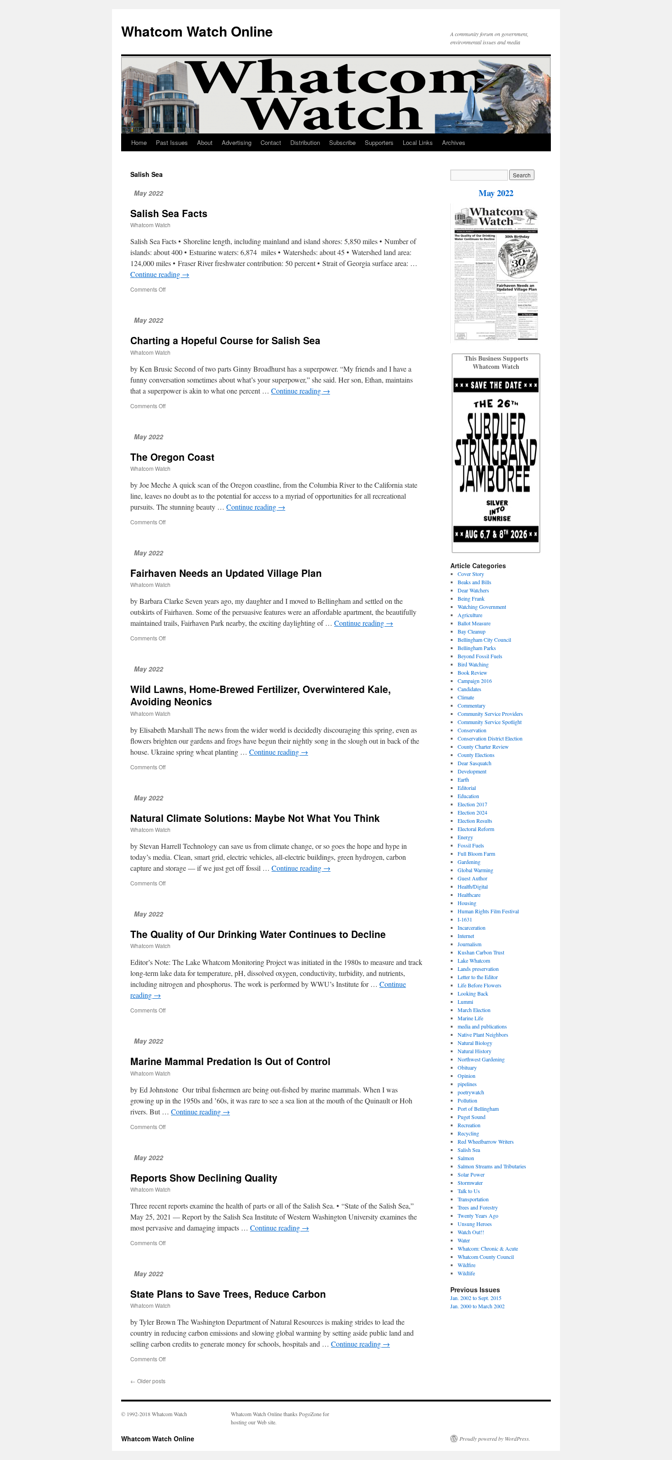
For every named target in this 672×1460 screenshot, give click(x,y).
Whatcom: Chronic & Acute (488, 1248)
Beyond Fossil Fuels (480, 656)
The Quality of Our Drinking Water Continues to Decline (258, 934)
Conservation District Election (490, 738)
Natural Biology (475, 1042)
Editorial (467, 787)
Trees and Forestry (478, 1207)
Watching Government (482, 606)
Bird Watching (473, 664)
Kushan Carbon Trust (481, 952)
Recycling (468, 1133)
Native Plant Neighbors (483, 1034)
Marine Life (470, 1018)
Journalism (469, 944)
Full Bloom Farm (476, 853)
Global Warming (475, 870)
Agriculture (470, 614)
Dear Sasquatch (474, 763)
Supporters (379, 142)
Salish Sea (469, 1149)
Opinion (466, 1075)
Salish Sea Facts (169, 213)
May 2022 (496, 192)
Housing (467, 902)
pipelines (467, 1083)
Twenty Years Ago (478, 1215)
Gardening (469, 861)
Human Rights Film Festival (488, 911)
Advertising (236, 142)
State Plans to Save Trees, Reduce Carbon (228, 1293)
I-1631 (465, 919)
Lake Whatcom (474, 960)
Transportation (473, 1199)
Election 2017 (472, 804)
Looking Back (473, 993)
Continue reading (159, 274)
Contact (271, 142)
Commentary (471, 705)
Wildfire (466, 1264)
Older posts (147, 1381)
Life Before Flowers (479, 985)
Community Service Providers (490, 713)
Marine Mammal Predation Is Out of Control (230, 1061)
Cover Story (471, 573)
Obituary (467, 1067)
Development (472, 771)
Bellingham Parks (477, 647)
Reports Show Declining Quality (203, 1177)
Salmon (466, 1158)
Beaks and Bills (474, 582)
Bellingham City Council (484, 639)
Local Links (418, 142)
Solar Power (471, 1174)
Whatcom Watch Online (197, 31)
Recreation (469, 1125)
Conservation (472, 730)
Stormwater (470, 1182)
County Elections (476, 754)
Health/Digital (473, 886)
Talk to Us (469, 1190)
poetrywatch (471, 1092)
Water (464, 1240)
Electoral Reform (476, 828)
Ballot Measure (474, 623)
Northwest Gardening (481, 1059)
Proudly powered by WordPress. (494, 1438)
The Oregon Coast (172, 457)
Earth (463, 779)
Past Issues (172, 142)
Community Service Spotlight (490, 721)
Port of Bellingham (478, 1108)
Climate (466, 697)
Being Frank (471, 598)
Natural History (474, 1051)
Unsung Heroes (475, 1223)
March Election (474, 1009)
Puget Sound (471, 1116)
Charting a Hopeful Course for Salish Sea (225, 340)
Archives (453, 142)
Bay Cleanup (471, 631)
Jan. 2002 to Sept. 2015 (475, 1297)
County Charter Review (483, 746)
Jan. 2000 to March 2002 (477, 1306)
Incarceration (471, 927)
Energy (465, 837)
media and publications (482, 1026)
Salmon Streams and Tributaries (492, 1166)
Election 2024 (472, 812)
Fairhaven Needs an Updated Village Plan (226, 573)
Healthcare (469, 894)
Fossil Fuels (471, 845)
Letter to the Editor (478, 976)
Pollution (467, 1100)
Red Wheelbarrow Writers (486, 1141)
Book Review (472, 672)
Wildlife (466, 1273)
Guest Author (472, 878)
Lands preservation (478, 968)
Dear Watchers (473, 590)
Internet (466, 935)
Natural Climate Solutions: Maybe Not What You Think (255, 818)
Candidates (469, 689)
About (205, 142)
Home (139, 142)
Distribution (305, 142)
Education (468, 795)
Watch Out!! (471, 1232)
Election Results (475, 820)
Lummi (465, 1001)
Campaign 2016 (475, 680)
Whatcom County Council (486, 1256)
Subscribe (342, 142)
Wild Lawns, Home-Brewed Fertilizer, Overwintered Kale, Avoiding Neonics (260, 695)
